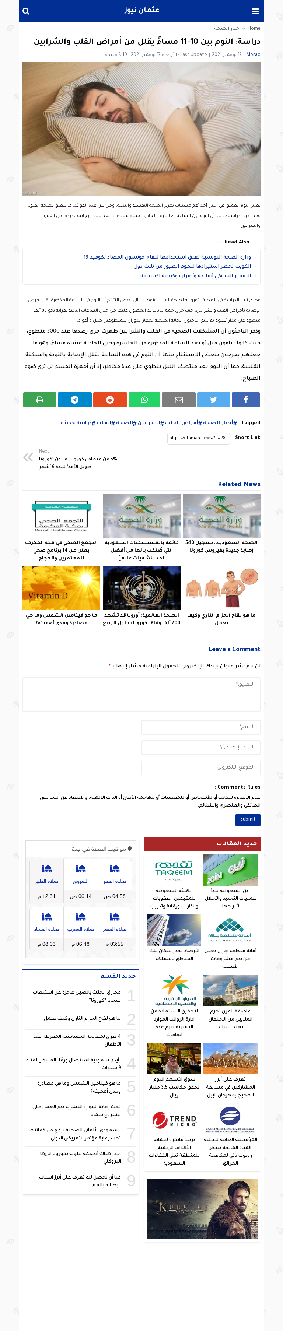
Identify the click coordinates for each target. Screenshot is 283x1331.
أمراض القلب (181, 423)
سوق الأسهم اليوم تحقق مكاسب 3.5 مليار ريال (174, 1087)
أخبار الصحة (218, 423)
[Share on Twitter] (213, 399)
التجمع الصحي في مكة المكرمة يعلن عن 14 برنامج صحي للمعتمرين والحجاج (61, 551)
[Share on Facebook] (246, 399)
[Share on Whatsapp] (144, 399)
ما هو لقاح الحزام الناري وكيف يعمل (82, 1019)
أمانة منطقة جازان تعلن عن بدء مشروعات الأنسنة (230, 959)
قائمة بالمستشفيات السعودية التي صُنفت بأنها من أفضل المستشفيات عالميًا (142, 551)
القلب (104, 423)
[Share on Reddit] (110, 399)
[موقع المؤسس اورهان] (202, 1209)
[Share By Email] (179, 399)
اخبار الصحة (227, 29)
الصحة (124, 423)
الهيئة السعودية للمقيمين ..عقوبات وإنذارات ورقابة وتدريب (174, 899)
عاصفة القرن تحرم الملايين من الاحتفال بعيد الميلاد (230, 1019)
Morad (254, 55)
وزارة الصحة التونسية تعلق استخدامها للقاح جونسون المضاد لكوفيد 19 (167, 257)
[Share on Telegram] (75, 399)
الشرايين (149, 423)
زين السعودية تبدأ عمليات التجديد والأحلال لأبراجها (230, 899)
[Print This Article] (40, 399)
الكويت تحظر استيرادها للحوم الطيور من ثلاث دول (192, 267)
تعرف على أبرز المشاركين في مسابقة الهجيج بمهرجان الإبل (230, 1087)
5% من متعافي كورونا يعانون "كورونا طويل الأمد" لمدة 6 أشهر (78, 459)
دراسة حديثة (76, 423)
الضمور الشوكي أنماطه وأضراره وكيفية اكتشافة (195, 276)
